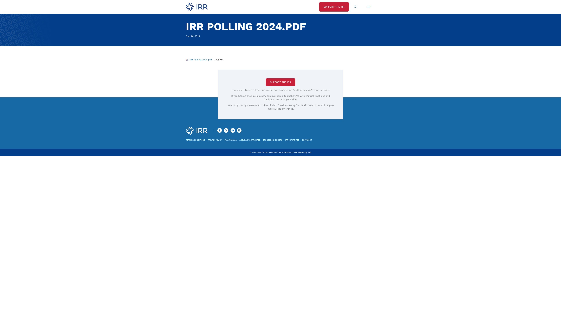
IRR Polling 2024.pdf (200, 59)
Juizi (309, 152)
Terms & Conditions (195, 140)
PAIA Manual (231, 140)
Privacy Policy (215, 140)
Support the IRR (280, 82)
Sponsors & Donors (272, 140)
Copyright (307, 140)
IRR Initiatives (292, 140)
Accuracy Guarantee (249, 140)
